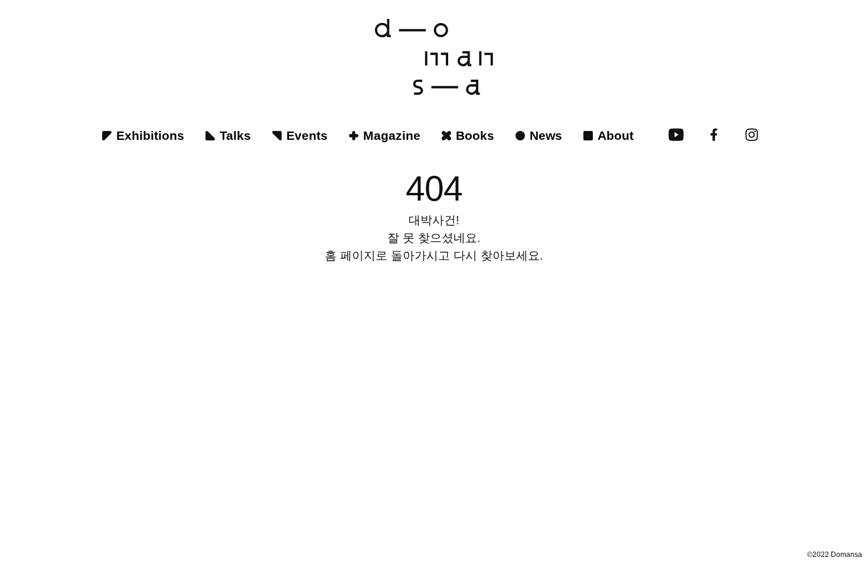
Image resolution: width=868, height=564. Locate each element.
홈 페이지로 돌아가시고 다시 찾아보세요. (434, 255)
